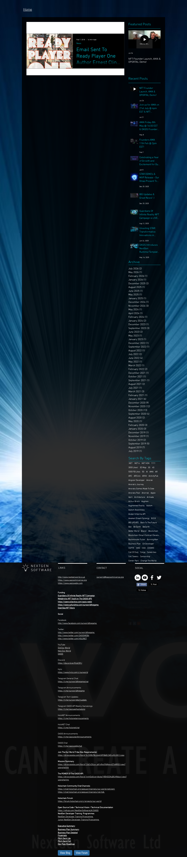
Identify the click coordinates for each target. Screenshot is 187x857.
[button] (120, 28)
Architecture (139, 497)
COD (144, 548)
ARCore (137, 476)
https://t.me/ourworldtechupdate (72, 700)
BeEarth (146, 527)
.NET (130, 463)
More (92, 27)
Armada (150, 497)
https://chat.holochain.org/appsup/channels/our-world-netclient (86, 789)
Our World (66, 651)
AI (147, 472)
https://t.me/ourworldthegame (71, 691)
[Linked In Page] (138, 577)
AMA (151, 472)
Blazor (144, 531)
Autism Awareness (136, 510)
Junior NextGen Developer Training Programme (78, 820)
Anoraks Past (134, 493)
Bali (130, 527)
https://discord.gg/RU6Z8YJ (70, 663)
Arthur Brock (134, 501)
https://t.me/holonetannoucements (73, 718)
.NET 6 (137, 463)
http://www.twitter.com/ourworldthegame (76, 632)
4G (153, 467)
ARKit (144, 476)
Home (27, 10)
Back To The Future (148, 522)
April (130, 497)
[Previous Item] (133, 39)
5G (143, 472)
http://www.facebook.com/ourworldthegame (77, 623)
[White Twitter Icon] (159, 577)
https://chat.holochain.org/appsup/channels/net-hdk (81, 792)
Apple (153, 493)
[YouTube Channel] (145, 577)
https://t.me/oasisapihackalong (71, 709)
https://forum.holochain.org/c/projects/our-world (79, 801)
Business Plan (134, 544)
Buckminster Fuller (136, 539)
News (44, 27)
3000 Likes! (133, 467)
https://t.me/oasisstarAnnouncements (74, 737)
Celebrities (151, 552)
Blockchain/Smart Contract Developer (144, 535)
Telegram (62, 688)
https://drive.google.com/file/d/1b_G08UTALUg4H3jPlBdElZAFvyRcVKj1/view (91, 755)
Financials (62, 835)
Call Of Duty (133, 552)
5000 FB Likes (134, 472)
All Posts (31, 27)
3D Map (143, 467)
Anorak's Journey (136, 484)
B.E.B (153, 518)
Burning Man (152, 539)
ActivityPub (153, 476)
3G (149, 467)
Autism (149, 505)
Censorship (145, 556)
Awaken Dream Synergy (138, 518)
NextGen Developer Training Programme (75, 816)
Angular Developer (136, 480)
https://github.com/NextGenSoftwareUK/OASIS (78, 810)
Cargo (142, 552)
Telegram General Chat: (68, 678)
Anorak (149, 480)
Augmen (145, 501)
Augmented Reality (136, 505)
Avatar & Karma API (136, 514)
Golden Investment (73, 27)
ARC (130, 476)
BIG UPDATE (133, 522)
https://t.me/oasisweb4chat (70, 746)
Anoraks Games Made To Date (141, 489)
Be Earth (137, 527)
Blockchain (153, 531)
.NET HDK (145, 463)
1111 (153, 463)
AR (156, 472)
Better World (133, 531)
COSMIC (150, 548)
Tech (55, 27)
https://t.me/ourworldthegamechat (73, 681)
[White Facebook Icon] (152, 577)
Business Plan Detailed (68, 833)
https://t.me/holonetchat (68, 727)
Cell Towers (133, 556)
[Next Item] (156, 39)
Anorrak (145, 493)
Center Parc (133, 561)
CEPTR (131, 548)
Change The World (148, 561)
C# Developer (148, 544)
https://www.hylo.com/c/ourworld (73, 672)
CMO (138, 548)
